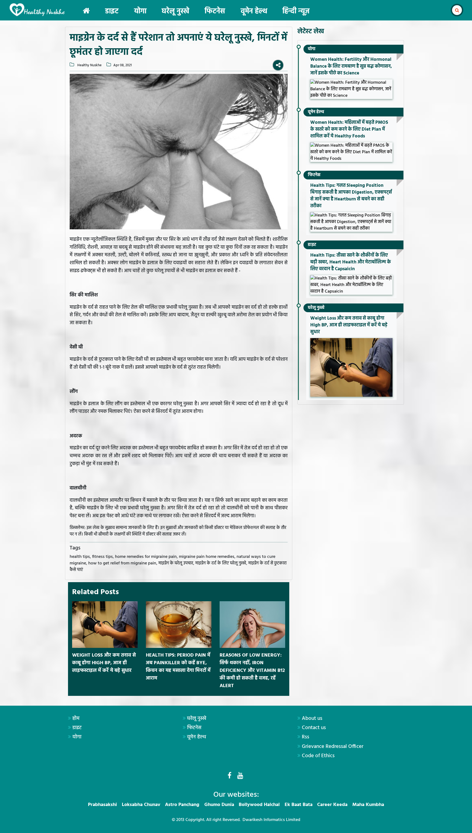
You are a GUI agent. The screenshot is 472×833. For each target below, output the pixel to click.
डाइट (112, 11)
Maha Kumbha (368, 805)
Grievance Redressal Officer (332, 746)
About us (312, 718)
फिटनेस (215, 11)
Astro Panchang (182, 805)
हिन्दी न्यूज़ (295, 11)
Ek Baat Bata (298, 805)
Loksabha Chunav (141, 805)
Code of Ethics (318, 756)
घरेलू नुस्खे (175, 11)
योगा (140, 11)
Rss (305, 737)
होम (75, 718)
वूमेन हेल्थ (254, 11)
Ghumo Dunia (219, 805)
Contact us (314, 728)
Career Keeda (332, 805)
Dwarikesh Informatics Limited (271, 819)
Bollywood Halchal (259, 805)
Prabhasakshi (102, 805)
